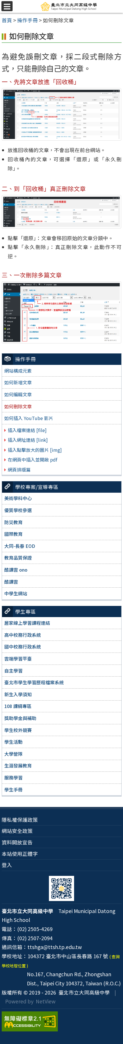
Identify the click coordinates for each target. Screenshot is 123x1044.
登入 (7, 864)
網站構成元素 (18, 370)
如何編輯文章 (18, 394)
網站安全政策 (17, 830)
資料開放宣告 (17, 842)
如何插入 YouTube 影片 (28, 418)
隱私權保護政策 (20, 819)
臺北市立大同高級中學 (83, 992)
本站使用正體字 (20, 853)
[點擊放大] (62, 113)
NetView (45, 1001)
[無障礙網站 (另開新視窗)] (62, 1021)
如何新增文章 (18, 382)
